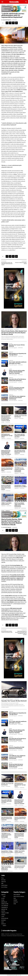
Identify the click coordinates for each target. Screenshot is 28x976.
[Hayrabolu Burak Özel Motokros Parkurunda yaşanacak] (4, 380)
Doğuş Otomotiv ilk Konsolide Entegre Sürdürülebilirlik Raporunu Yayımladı (17, 372)
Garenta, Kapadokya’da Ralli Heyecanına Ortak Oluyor (16, 388)
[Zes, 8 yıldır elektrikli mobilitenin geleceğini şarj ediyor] (4, 363)
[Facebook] (7, 23)
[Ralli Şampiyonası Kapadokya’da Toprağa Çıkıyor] (4, 355)
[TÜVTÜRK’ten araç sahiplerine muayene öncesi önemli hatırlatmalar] (4, 397)
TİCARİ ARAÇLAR (10, 5)
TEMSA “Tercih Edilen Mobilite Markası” (6, 503)
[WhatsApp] (16, 23)
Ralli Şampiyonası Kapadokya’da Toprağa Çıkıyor (17, 354)
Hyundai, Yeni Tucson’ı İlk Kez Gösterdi (21, 416)
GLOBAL (2, 329)
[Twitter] (10, 23)
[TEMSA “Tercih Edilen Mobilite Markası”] (7, 498)
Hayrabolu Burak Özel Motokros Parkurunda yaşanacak (17, 380)
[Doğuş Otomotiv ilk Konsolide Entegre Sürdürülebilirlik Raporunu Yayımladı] (4, 372)
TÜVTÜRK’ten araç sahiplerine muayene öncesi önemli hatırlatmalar (17, 397)
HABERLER (3, 5)
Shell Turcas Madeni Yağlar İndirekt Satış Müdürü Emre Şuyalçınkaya (19, 504)
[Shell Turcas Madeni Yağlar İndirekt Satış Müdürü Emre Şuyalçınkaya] (21, 498)
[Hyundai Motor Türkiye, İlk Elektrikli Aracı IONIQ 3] (21, 480)
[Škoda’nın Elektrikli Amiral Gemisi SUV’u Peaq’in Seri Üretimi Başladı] (7, 480)
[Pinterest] (13, 23)
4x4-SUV (10, 343)
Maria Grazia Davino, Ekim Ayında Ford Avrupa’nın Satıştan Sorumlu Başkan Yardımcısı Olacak (14, 332)
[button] (2, 2)
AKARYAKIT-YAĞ (17, 508)
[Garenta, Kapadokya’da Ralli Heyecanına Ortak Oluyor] (4, 389)
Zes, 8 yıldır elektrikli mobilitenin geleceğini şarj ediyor (17, 362)
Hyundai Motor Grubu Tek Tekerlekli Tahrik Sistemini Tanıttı (6, 263)
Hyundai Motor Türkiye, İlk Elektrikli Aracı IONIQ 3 (21, 486)
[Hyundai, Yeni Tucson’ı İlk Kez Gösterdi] (4, 346)
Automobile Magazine (9, 329)
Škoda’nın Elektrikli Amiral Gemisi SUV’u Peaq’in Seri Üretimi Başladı (6, 487)
